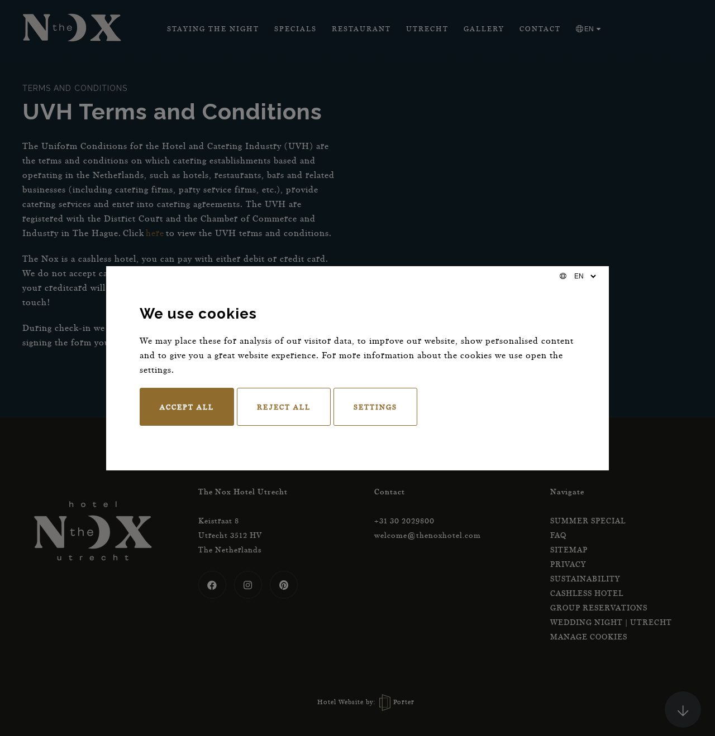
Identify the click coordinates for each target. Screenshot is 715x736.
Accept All (187, 406)
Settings (375, 406)
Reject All (284, 406)
